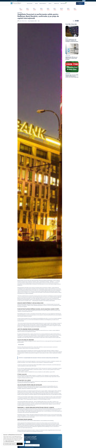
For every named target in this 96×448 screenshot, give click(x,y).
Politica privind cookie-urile (9, 441)
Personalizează (6, 443)
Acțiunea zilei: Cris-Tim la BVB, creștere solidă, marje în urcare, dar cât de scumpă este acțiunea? (72, 76)
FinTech (50, 3)
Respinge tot (13, 443)
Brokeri (36, 3)
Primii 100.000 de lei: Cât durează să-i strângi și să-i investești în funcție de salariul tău (72, 40)
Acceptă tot (20, 443)
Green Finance (63, 3)
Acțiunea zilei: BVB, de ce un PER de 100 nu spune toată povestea (71, 58)
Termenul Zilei (56, 3)
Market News (20, 12)
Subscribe (84, 0)
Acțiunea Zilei (68, 55)
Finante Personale (42, 3)
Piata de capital (29, 3)
